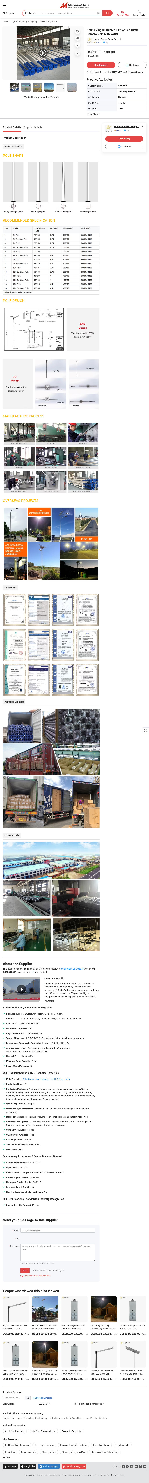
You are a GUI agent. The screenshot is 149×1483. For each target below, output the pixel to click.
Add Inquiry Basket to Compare (43, 97)
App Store (10, 1466)
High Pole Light (122, 1445)
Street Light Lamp (101, 1445)
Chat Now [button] (134, 65)
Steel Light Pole (49, 1452)
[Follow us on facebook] (123, 1466)
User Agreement (90, 1475)
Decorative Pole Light (71, 1431)
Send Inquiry (101, 65)
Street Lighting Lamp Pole (73, 1452)
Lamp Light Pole (28, 1452)
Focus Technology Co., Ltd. (54, 1475)
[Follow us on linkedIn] (144, 1466)
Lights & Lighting (19, 21)
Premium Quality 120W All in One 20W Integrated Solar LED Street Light (44, 1373)
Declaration (105, 1475)
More (5, 1457)
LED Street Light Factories (17, 1445)
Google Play (28, 1466)
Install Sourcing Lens (75, 1466)
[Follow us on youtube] (136, 1466)
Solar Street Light (31, 1079)
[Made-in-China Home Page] (74, 5)
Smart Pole (10, 1452)
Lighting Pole (46, 1079)
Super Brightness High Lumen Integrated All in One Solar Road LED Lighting (103, 1328)
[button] (4, 4)
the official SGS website (72, 968)
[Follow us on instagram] (131, 1466)
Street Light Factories (44, 1445)
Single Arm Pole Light (14, 1431)
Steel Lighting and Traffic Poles (88, 1403)
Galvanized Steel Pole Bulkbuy (104, 1452)
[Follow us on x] (127, 1466)
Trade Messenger (49, 1466)
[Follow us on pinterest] (140, 1466)
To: (17, 1238)
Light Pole (52, 21)
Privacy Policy (119, 1475)
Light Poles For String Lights (43, 1431)
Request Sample (135, 72)
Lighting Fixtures (37, 21)
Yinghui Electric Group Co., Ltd (107, 39)
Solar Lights (8, 1403)
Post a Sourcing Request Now (35, 1275)
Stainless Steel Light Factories (73, 1445)
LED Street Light (62, 1079)
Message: (14, 1246)
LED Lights (43, 1403)
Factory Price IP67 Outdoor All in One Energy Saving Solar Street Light (132, 1373)
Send (25, 1270)
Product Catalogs (44, 1397)
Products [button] (29, 13)
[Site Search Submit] (107, 13)
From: (16, 1230)
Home (5, 21)
